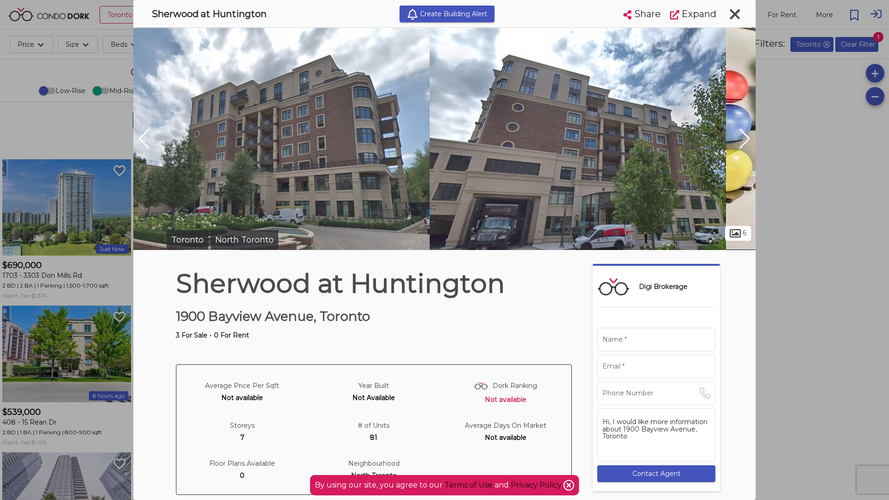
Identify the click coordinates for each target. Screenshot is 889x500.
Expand (697, 13)
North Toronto (244, 240)
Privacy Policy (537, 485)
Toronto (187, 240)
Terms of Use (468, 485)
